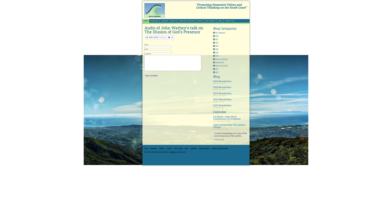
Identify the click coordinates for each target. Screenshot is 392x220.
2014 (216, 49)
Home (146, 21)
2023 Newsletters (222, 99)
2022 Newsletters (222, 105)
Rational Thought (221, 66)
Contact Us (229, 21)
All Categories (220, 33)
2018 (216, 72)
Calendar (164, 21)
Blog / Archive (210, 21)
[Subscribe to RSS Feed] (214, 33)
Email (146, 49)
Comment (147, 54)
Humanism (154, 21)
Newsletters (219, 62)
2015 (216, 52)
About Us (174, 21)
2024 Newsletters (222, 93)
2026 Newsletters (222, 81)
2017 (216, 69)
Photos (199, 21)
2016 (216, 56)
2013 (216, 46)
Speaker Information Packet (220, 148)
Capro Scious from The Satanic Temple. (229, 126)
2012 (216, 43)
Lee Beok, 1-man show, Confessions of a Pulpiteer (227, 118)
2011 (216, 39)
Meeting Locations (187, 21)
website (173, 152)
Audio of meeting (221, 59)
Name (146, 45)
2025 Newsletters (222, 87)
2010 (216, 36)
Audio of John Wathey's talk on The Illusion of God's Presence (173, 29)
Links (220, 21)
